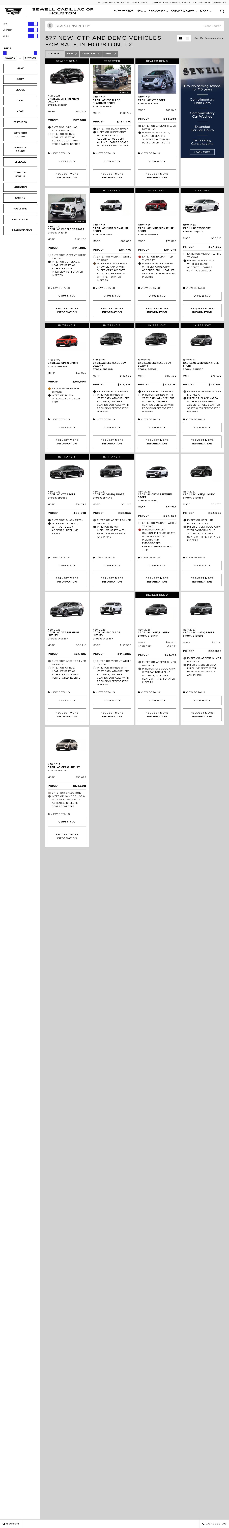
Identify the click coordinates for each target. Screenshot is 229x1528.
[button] (222, 11)
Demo (6, 36)
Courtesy (7, 30)
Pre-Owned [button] (157, 12)
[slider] (5, 53)
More (204, 12)
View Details (60, 153)
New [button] (141, 12)
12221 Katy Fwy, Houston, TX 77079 (171, 2)
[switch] (20, 24)
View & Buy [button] (67, 161)
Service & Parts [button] (182, 12)
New (5, 24)
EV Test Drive (123, 11)
